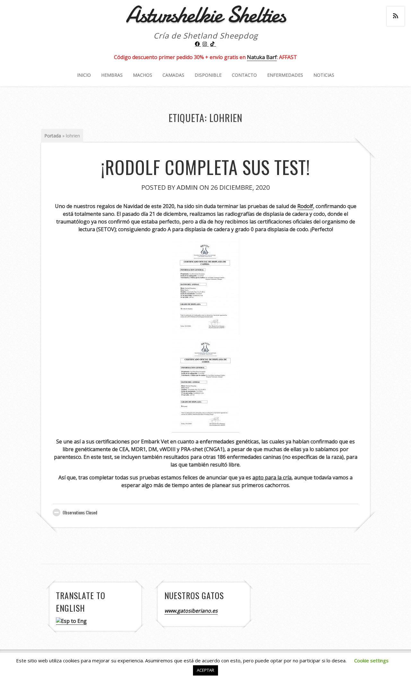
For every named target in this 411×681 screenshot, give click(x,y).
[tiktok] (213, 44)
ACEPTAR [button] (205, 670)
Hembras (112, 75)
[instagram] (205, 44)
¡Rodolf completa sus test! (205, 166)
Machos (142, 75)
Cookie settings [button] (371, 660)
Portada (52, 136)
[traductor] (71, 621)
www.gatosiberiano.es (191, 610)
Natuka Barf (262, 57)
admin (187, 187)
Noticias (323, 75)
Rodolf (305, 206)
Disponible (208, 75)
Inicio (84, 75)
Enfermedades (285, 75)
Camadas (173, 75)
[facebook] (198, 44)
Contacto (244, 75)
